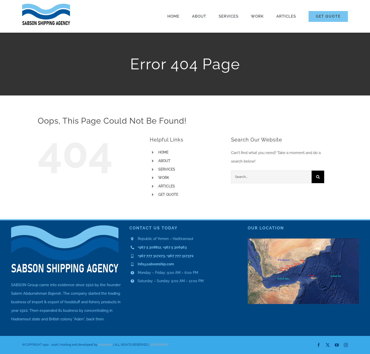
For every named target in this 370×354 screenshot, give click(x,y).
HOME (163, 152)
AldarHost (105, 344)
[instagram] (346, 345)
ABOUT (164, 161)
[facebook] (319, 345)
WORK (163, 178)
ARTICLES (166, 186)
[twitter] (328, 345)
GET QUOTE (168, 194)
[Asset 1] (46, 5)
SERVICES (166, 169)
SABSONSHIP (159, 344)
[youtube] (337, 345)
